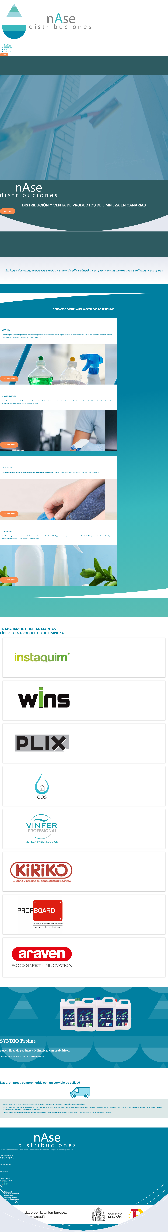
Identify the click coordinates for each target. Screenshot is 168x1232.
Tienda (4, 55)
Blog (6, 49)
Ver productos (9, 379)
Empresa (7, 44)
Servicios (7, 46)
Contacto (7, 51)
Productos (8, 48)
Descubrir (7, 211)
